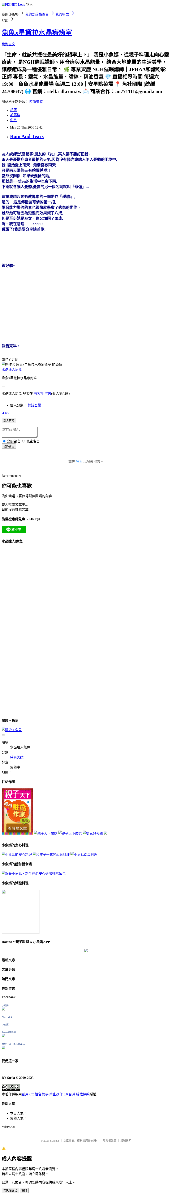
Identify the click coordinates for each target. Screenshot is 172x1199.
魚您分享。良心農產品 (13, 1044)
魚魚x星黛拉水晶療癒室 (37, 32)
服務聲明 (125, 1140)
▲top (5, 412)
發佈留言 (8, 446)
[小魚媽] (3, 1009)
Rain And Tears (27, 136)
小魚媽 (5, 1005)
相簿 (13, 110)
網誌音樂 (34, 405)
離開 (24, 1190)
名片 (13, 120)
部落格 (15, 115)
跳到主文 (8, 44)
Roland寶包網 (9, 1032)
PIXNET (54, 1140)
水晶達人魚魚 (12, 369)
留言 (47, 393)
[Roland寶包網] (3, 1036)
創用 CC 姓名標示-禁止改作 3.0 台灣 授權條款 (56, 1094)
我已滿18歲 (10, 1190)
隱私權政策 (109, 1140)
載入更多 (8, 420)
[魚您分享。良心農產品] (3, 1048)
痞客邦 (39, 393)
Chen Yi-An (7, 1017)
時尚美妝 (36, 101)
